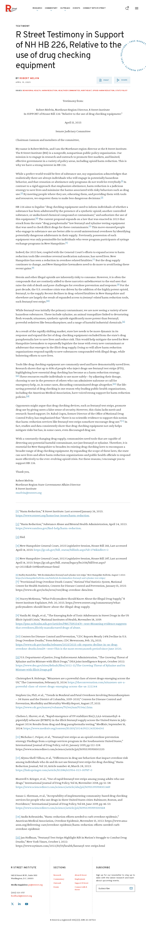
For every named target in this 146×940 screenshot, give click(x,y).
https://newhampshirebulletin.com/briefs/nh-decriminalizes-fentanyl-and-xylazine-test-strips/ (60, 578)
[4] (37, 218)
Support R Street (81, 883)
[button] (122, 80)
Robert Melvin (29, 78)
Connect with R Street (94, 8)
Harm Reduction (49, 91)
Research (57, 875)
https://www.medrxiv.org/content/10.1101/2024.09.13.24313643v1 (63, 728)
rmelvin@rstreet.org (29, 492)
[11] (123, 321)
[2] (22, 193)
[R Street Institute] (11, 8)
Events (76, 8)
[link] (12, 904)
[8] (33, 267)
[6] (66, 242)
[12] (17, 375)
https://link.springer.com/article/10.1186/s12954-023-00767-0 (54, 770)
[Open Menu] (136, 8)
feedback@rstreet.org (21, 896)
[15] (122, 421)
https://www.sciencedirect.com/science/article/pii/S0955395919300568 (60, 807)
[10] (48, 300)
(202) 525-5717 (18, 892)
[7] (94, 259)
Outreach (65, 8)
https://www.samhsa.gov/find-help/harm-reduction (48, 528)
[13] (114, 383)
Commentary (58, 879)
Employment (80, 879)
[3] (102, 197)
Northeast (86, 91)
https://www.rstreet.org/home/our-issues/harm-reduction (52, 515)
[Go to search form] (127, 8)
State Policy (121, 91)
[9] (118, 284)
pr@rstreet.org (35, 884)
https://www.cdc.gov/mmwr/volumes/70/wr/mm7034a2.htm (54, 707)
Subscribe (131, 888)
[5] (90, 226)
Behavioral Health (32, 91)
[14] (27, 396)
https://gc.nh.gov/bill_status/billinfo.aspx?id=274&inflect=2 (71, 549)
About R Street (81, 875)
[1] (122, 181)
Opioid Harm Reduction (103, 91)
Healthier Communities (69, 91)
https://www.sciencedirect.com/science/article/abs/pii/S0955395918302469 (63, 787)
